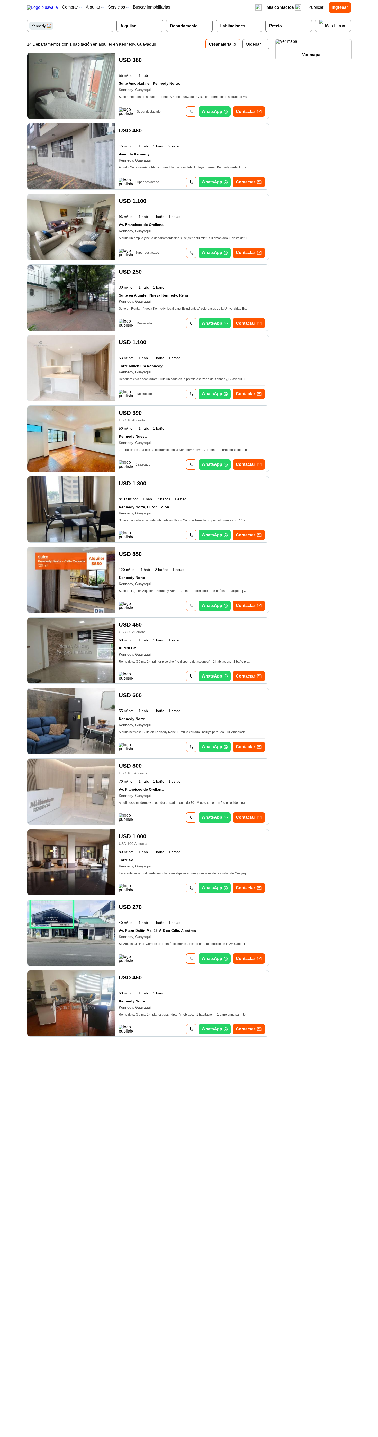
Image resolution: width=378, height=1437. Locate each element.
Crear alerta (220, 44)
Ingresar (340, 7)
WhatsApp (212, 111)
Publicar (315, 7)
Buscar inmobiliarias (151, 7)
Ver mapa (311, 55)
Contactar (245, 111)
